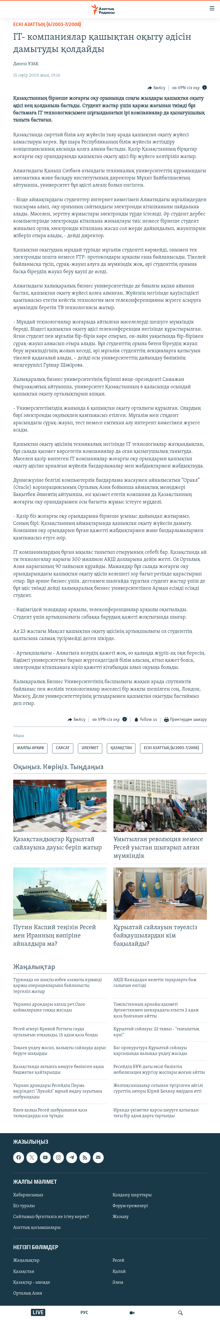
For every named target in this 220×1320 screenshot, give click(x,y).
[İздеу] (180, 1313)
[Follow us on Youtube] (45, 1157)
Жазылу (121, 1217)
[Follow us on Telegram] (71, 1157)
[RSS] (84, 1157)
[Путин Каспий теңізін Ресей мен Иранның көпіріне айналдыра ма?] (60, 893)
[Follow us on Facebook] (18, 1157)
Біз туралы (24, 1206)
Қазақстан (23, 1271)
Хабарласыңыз (28, 1195)
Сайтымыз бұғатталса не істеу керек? (51, 1217)
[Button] (156, 88)
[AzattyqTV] (132, 1313)
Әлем (118, 1282)
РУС (84, 1313)
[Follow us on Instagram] (58, 1157)
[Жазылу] (98, 1157)
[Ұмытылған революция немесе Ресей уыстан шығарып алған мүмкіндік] (160, 806)
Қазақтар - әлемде (31, 1282)
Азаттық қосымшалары (36, 1227)
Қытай (119, 1271)
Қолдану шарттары (132, 1195)
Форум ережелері (130, 1206)
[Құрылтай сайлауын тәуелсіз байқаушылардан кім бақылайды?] (160, 893)
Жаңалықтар (26, 1260)
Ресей (118, 1260)
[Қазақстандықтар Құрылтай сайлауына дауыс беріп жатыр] (60, 806)
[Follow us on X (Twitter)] (31, 1157)
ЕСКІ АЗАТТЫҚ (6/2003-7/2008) (47, 24)
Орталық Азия (27, 1293)
